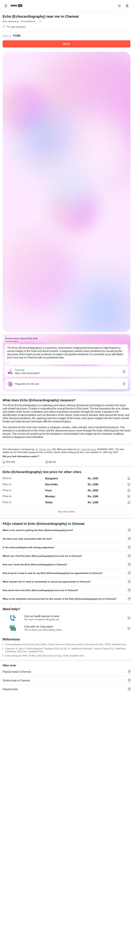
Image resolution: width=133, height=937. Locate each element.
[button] (40, 21)
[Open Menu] (6, 6)
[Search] (119, 6)
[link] (16, 6)
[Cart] (126, 6)
